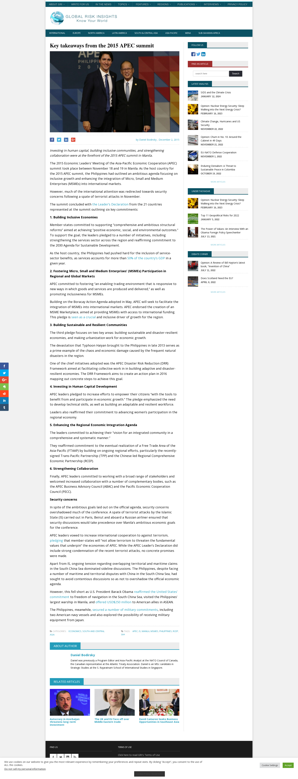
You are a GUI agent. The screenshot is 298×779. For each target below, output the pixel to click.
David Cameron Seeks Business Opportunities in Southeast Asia (159, 720)
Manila (146, 631)
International (57, 33)
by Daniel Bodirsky (146, 139)
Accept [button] (288, 765)
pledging (56, 540)
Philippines (165, 631)
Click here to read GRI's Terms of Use (139, 755)
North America (96, 33)
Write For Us (80, 4)
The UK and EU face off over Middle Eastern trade (112, 720)
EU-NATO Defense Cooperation (218, 152)
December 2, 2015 (169, 139)
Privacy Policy (237, 4)
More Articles (218, 181)
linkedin (67, 757)
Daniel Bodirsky (83, 655)
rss (75, 757)
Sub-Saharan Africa (209, 33)
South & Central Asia (146, 33)
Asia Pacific (171, 33)
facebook (53, 757)
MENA (188, 33)
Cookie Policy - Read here (149, 773)
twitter (60, 757)
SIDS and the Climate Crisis (216, 92)
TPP (123, 634)
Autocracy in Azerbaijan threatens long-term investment (65, 722)
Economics (75, 631)
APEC (135, 631)
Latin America (119, 33)
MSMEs (154, 631)
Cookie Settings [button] (270, 765)
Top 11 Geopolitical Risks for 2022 (220, 215)
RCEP (175, 631)
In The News (103, 4)
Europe (77, 33)
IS (140, 631)
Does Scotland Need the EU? (217, 278)
